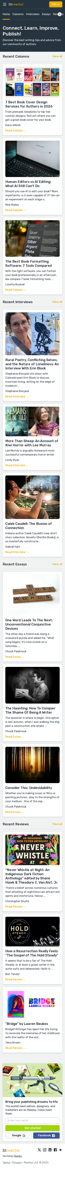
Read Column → (15, 130)
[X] (39, 1150)
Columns (18, 14)
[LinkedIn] (50, 1150)
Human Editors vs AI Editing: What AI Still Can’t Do (28, 184)
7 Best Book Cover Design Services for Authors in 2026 (28, 104)
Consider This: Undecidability (28, 788)
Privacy (17, 1162)
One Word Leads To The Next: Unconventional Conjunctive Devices (29, 624)
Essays (46, 14)
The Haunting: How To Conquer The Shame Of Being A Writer (30, 710)
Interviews (32, 14)
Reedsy (18, 1156)
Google (16, 1135)
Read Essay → (14, 656)
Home (6, 14)
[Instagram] (45, 1150)
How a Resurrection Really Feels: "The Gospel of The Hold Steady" (31, 953)
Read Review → (15, 906)
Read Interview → (17, 396)
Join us (56, 4)
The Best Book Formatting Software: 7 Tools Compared (28, 263)
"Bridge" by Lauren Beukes (26, 1024)
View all (57, 56)
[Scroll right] (60, 14)
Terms (6, 1162)
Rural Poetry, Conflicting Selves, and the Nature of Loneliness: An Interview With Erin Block (32, 364)
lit (16, 4)
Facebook (44, 1135)
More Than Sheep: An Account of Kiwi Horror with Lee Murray (31, 443)
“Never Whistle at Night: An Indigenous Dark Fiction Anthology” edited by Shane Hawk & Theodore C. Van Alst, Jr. (31, 876)
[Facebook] (55, 1150)
